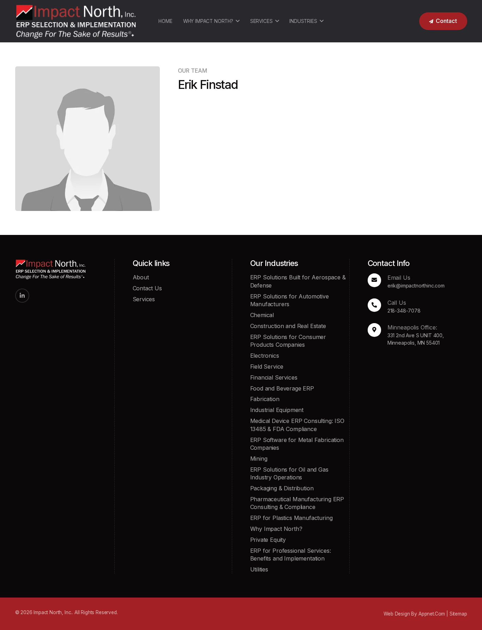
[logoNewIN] (75, 21)
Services (144, 299)
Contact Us (147, 288)
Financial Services (273, 377)
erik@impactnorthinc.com (416, 286)
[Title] (22, 296)
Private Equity (268, 539)
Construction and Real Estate (288, 325)
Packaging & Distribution (282, 488)
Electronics (264, 355)
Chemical (262, 315)
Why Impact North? (276, 528)
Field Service (267, 366)
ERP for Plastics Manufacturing (291, 517)
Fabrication (264, 398)
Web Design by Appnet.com (414, 614)
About (141, 277)
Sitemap (458, 614)
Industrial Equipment (277, 409)
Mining (258, 458)
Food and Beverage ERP (282, 388)
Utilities (259, 569)
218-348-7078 (404, 311)
